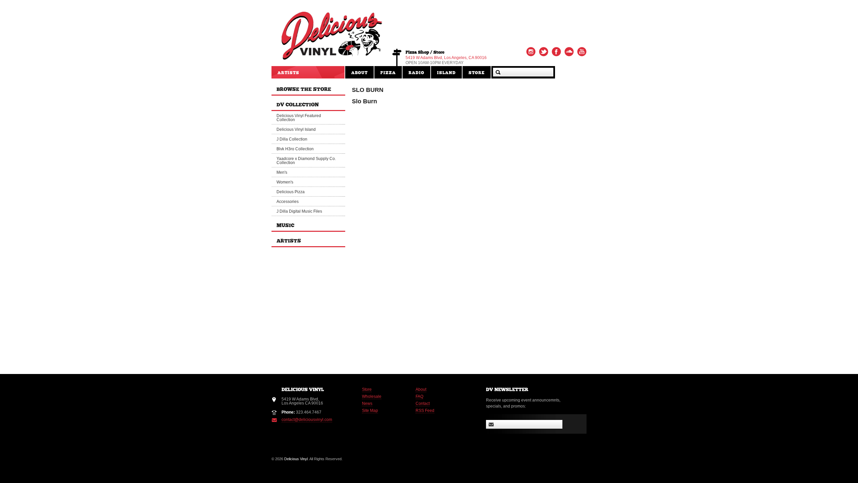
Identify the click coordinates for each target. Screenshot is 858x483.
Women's (285, 182)
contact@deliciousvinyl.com (307, 419)
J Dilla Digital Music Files (299, 211)
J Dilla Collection (292, 139)
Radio (416, 73)
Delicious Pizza (291, 192)
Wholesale (371, 396)
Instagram (531, 51)
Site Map (370, 410)
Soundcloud (569, 51)
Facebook (556, 51)
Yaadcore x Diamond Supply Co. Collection (306, 160)
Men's (282, 172)
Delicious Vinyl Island (296, 129)
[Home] (332, 56)
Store (477, 73)
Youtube (582, 51)
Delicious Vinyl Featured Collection (299, 117)
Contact (423, 403)
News (367, 403)
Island (446, 73)
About (359, 73)
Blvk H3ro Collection (295, 149)
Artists (288, 73)
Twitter (543, 51)
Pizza (388, 73)
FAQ (419, 396)
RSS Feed (425, 410)
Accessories (288, 201)
